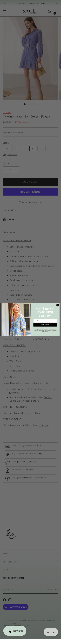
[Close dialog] (57, 305)
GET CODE (45, 325)
